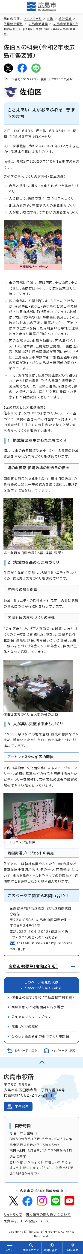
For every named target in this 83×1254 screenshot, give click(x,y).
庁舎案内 (22, 1106)
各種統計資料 (13, 23)
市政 (50, 18)
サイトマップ (13, 1214)
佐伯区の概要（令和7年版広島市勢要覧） (43, 997)
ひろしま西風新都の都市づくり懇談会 (40, 1036)
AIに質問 (73, 1250)
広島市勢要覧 (38, 23)
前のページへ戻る (26, 1050)
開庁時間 (23, 1126)
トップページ (33, 18)
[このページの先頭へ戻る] (41, 1062)
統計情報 (65, 18)
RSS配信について (35, 1221)
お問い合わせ (52, 1250)
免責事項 (11, 1221)
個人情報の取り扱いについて (48, 1214)
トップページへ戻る (63, 1050)
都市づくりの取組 (25, 1026)
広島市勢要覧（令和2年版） (33, 966)
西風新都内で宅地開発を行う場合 (38, 1007)
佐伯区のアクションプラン (31, 1017)
